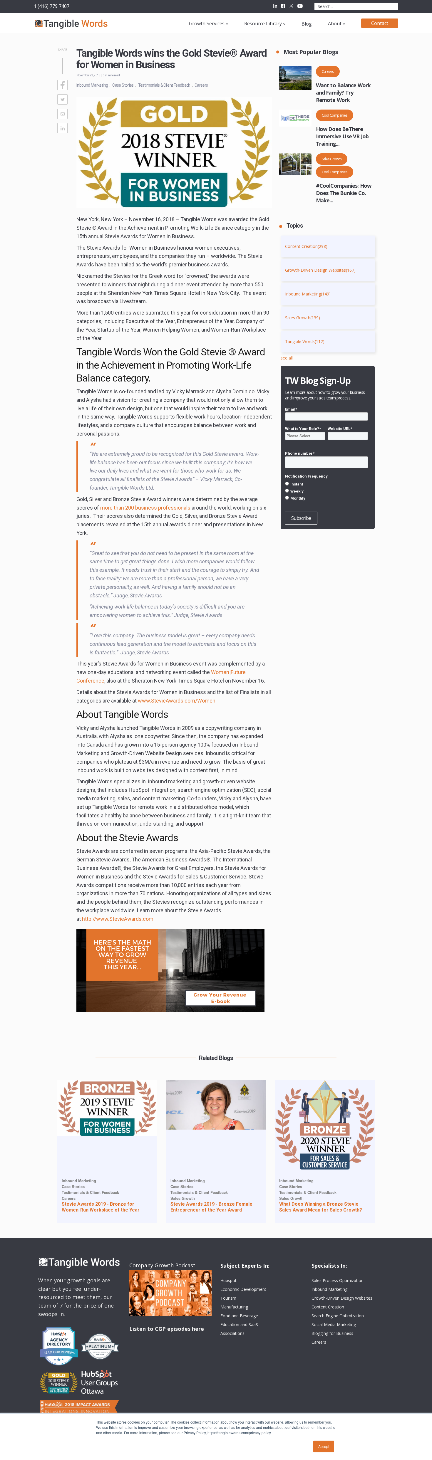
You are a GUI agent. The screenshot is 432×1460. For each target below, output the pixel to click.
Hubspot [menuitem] (228, 1280)
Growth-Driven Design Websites (320, 270)
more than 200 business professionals (145, 508)
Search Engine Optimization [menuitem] (338, 1315)
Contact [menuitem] (379, 23)
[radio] (326, 484)
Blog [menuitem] (307, 24)
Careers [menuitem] (319, 1342)
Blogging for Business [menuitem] (332, 1333)
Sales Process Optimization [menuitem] (338, 1280)
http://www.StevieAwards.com (117, 919)
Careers (201, 85)
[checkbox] (326, 491)
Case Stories (122, 85)
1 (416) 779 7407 (51, 6)
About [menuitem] (334, 23)
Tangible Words (304, 341)
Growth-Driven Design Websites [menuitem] (342, 1298)
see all (287, 358)
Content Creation (306, 246)
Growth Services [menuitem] (207, 23)
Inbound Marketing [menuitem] (329, 1289)
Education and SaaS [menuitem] (239, 1324)
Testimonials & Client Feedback (164, 85)
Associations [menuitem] (232, 1333)
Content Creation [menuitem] (328, 1307)
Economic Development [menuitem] (243, 1289)
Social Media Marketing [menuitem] (334, 1324)
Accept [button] (323, 1446)
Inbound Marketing (92, 85)
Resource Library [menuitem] (263, 23)
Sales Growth (332, 159)
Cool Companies (334, 115)
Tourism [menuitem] (228, 1298)
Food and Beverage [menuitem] (239, 1315)
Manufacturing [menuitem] (234, 1307)
